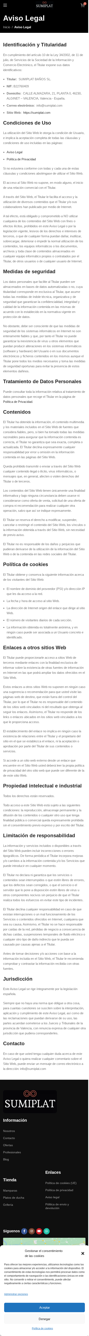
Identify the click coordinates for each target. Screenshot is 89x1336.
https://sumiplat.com (37, 112)
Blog (6, 1159)
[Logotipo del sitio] (44, 5)
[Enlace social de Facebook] (24, 1231)
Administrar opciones (16, 1294)
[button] (83, 1253)
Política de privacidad (59, 1190)
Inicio (6, 27)
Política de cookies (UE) (61, 1183)
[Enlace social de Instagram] (32, 1231)
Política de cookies (42, 1328)
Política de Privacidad (21, 159)
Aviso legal (52, 1197)
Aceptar (44, 1307)
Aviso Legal (14, 152)
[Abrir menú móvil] (5, 5)
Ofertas (8, 1145)
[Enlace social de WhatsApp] (46, 1231)
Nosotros (9, 1131)
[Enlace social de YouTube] (39, 1231)
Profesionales (12, 1152)
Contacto (9, 1138)
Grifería (8, 1204)
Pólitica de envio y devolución (57, 1206)
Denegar (44, 1319)
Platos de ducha (13, 1197)
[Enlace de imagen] (30, 1101)
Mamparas (10, 1190)
